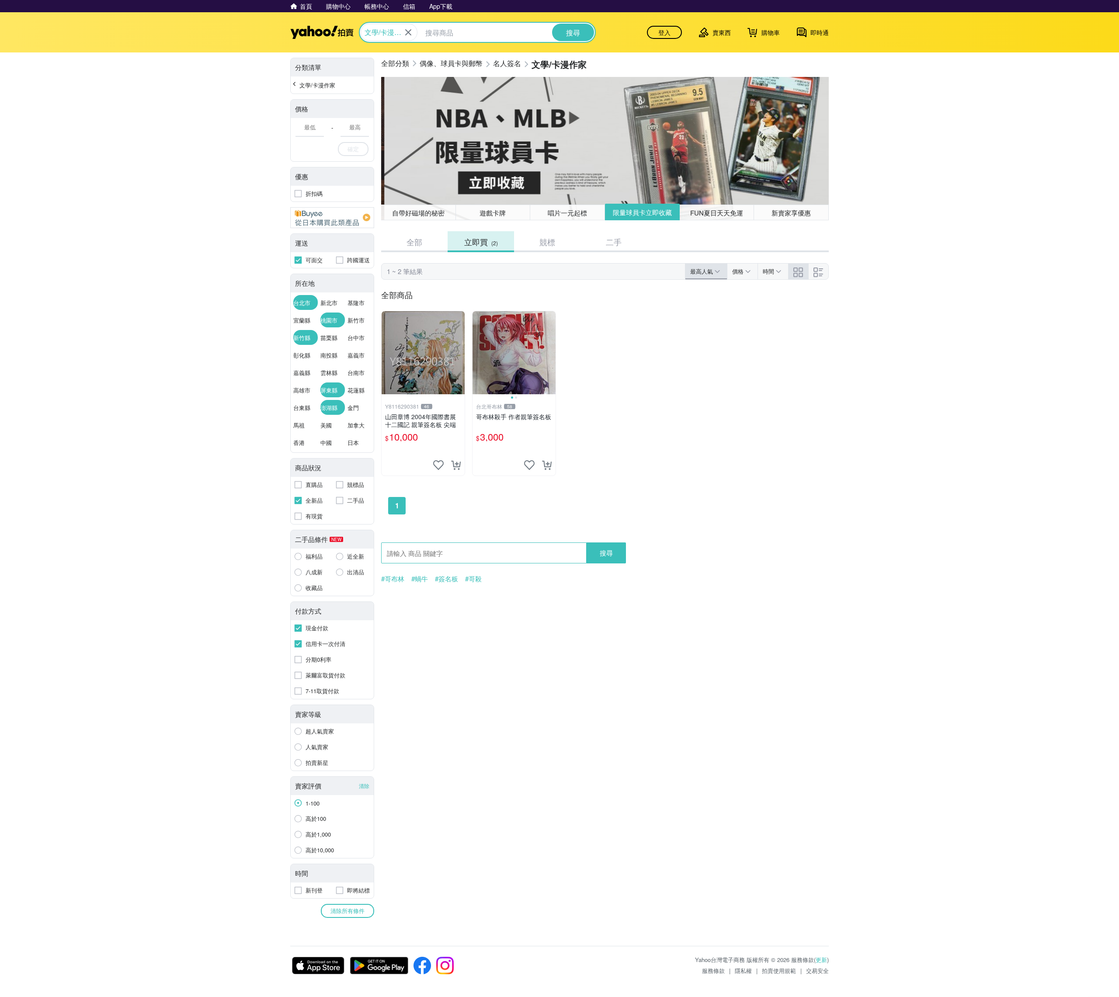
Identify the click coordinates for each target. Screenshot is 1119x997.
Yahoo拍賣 (322, 32)
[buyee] (332, 217)
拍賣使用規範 (779, 970)
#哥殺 (473, 578)
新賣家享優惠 (791, 212)
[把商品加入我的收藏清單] (438, 465)
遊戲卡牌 (493, 212)
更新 (821, 959)
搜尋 (606, 552)
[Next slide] (550, 353)
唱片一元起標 (567, 212)
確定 (353, 149)
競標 (547, 241)
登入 (664, 32)
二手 (614, 241)
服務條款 (713, 970)
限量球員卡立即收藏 (642, 212)
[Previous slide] (478, 353)
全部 (414, 241)
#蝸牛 (419, 578)
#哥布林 (392, 578)
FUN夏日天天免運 (716, 212)
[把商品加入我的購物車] (456, 465)
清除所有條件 (347, 911)
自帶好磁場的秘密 (418, 212)
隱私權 (743, 970)
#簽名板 (446, 578)
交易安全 (817, 970)
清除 (364, 785)
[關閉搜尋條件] (408, 32)
